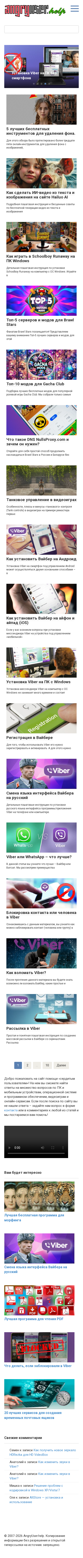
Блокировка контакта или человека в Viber (41, 915)
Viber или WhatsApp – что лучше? (39, 856)
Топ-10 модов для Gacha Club (35, 383)
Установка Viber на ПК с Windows (38, 681)
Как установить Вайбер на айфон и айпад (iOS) (40, 620)
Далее (61, 1065)
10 (47, 1065)
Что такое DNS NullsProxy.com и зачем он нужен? (37, 441)
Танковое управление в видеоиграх (41, 499)
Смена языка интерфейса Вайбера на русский (40, 795)
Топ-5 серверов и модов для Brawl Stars (40, 322)
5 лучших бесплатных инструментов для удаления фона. (40, 131)
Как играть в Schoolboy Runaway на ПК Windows (40, 258)
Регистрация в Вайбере (29, 737)
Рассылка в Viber (23, 1028)
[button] (34, 84)
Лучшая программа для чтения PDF (33, 1319)
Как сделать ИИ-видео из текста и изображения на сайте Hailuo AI (40, 195)
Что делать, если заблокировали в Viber (38, 1366)
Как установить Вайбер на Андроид (41, 558)
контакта (11, 1110)
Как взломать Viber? (26, 972)
